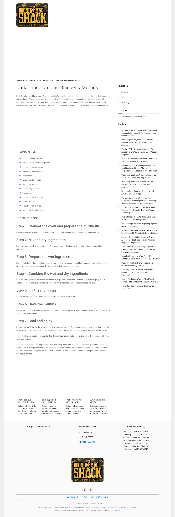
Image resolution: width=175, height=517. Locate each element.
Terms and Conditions (99, 497)
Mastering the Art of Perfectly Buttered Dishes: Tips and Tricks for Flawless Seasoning (137, 184)
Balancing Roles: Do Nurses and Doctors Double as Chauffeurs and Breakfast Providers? (137, 272)
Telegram (117, 510)
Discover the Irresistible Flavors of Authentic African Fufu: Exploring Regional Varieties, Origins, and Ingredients (139, 240)
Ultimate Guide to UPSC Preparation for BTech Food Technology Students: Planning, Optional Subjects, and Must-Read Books (139, 200)
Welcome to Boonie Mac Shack (133, 117)
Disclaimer (71, 497)
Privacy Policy (82, 497)
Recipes (124, 92)
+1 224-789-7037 (89, 442)
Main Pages (126, 103)
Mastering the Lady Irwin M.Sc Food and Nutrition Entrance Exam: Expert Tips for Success (137, 142)
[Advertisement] (87, 49)
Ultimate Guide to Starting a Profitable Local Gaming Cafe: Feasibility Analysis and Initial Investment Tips (139, 133)
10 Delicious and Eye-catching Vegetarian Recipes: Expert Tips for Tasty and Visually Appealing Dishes (138, 210)
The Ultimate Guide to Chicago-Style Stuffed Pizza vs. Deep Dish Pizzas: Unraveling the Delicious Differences (139, 249)
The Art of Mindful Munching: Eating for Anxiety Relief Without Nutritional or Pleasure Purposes (139, 152)
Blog (123, 97)
